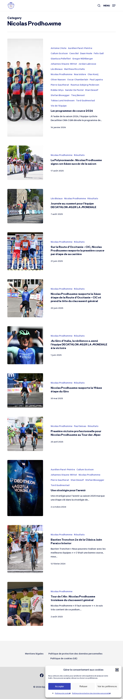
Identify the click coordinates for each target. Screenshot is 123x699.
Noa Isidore (80, 74)
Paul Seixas (80, 426)
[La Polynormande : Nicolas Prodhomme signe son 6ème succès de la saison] (25, 163)
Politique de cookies (62, 693)
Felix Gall (99, 53)
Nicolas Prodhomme (61, 74)
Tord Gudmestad (85, 100)
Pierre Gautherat (60, 84)
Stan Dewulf (91, 90)
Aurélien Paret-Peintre (80, 48)
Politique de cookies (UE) (63, 658)
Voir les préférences (107, 686)
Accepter (59, 686)
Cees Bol (74, 53)
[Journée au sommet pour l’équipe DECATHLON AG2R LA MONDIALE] (25, 206)
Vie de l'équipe (59, 105)
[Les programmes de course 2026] (25, 88)
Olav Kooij (93, 74)
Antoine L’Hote (58, 48)
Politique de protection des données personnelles (91, 693)
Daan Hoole (86, 53)
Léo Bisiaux (57, 69)
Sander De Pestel (74, 90)
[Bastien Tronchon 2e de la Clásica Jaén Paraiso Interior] (25, 549)
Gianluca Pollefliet (61, 58)
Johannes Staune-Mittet (64, 64)
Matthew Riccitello (74, 69)
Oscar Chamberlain (77, 79)
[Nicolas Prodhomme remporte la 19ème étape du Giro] (25, 390)
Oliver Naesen (58, 79)
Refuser (83, 686)
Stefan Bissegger (60, 95)
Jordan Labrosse (87, 64)
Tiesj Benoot (78, 95)
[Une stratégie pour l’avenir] (25, 488)
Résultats (79, 155)
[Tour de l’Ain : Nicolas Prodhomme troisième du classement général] (25, 604)
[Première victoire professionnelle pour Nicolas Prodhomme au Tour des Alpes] (25, 434)
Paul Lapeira (96, 79)
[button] (117, 669)
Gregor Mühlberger (82, 58)
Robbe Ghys (57, 90)
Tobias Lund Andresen (63, 100)
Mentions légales (34, 653)
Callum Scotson (59, 53)
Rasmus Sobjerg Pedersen (85, 84)
